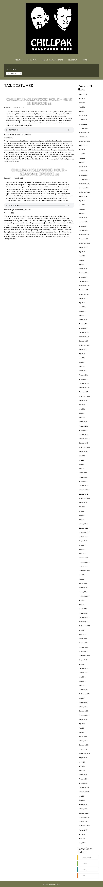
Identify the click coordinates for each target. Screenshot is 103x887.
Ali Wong (26, 141)
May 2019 (82, 464)
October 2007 (83, 822)
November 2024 (84, 184)
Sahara (11, 232)
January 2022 (83, 328)
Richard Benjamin (50, 152)
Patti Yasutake (62, 150)
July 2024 (82, 200)
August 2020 (83, 400)
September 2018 (84, 498)
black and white (28, 216)
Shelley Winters (25, 232)
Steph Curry (21, 157)
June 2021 (82, 358)
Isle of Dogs (30, 223)
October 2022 (83, 290)
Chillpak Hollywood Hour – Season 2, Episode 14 (39, 172)
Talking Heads (66, 232)
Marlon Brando (52, 148)
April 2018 (82, 520)
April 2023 (82, 264)
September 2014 (84, 626)
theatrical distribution (39, 159)
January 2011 (83, 707)
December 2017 (84, 528)
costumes (18, 143)
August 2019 (83, 451)
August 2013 (83, 660)
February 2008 (83, 804)
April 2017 (82, 554)
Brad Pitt (59, 141)
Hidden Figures (52, 221)
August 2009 (83, 758)
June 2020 (82, 409)
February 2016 (83, 588)
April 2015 (82, 605)
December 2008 (84, 787)
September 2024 (84, 192)
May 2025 (82, 158)
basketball (48, 141)
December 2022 (84, 281)
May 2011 (82, 698)
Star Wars (70, 154)
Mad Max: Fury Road (49, 225)
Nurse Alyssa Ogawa (43, 150)
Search (85, 60)
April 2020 (82, 417)
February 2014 (83, 643)
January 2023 (83, 277)
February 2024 (83, 222)
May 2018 (82, 515)
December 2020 (84, 383)
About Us (18, 60)
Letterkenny (27, 225)
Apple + (32, 141)
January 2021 (83, 379)
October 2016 (83, 566)
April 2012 (82, 685)
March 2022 (83, 320)
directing (65, 143)
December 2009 (84, 745)
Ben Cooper (18, 216)
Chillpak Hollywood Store (52, 60)
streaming (29, 157)
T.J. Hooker (40, 157)
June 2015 (82, 600)
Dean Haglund (40, 143)
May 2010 (82, 728)
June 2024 (82, 205)
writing (17, 161)
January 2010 (83, 741)
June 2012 (82, 677)
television (25, 234)
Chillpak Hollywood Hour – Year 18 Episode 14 (39, 101)
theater (29, 159)
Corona (15, 218)
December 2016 (84, 558)
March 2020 (83, 422)
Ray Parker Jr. (24, 152)
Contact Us (31, 60)
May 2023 (82, 260)
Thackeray (55, 157)
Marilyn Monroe (41, 148)
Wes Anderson (58, 236)
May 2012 (82, 681)
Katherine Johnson (60, 223)
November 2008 (84, 792)
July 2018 (82, 507)
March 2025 (83, 166)
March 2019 (83, 473)
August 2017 (83, 541)
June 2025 (82, 154)
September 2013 (84, 656)
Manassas (60, 225)
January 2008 (83, 809)
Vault (61, 159)
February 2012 (83, 690)
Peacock (70, 150)
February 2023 (83, 273)
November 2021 (84, 337)
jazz (69, 145)
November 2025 (84, 132)
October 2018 (83, 494)
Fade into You (33, 221)
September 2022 (84, 294)
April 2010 (82, 732)
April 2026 (82, 111)
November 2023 (84, 234)
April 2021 (82, 366)
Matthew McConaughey (12, 227)
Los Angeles (31, 148)
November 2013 (84, 651)
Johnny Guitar (48, 223)
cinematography (39, 216)
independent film (19, 223)
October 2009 (83, 749)
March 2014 (83, 639)
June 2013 (82, 664)
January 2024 (83, 226)
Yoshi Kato (12, 239)
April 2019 (82, 468)
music (18, 150)
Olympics (54, 150)
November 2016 (84, 562)
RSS (12, 138)
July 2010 (82, 724)
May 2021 (82, 362)
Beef (53, 141)
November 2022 (84, 286)
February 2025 (83, 171)
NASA (60, 227)
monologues (44, 227)
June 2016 (82, 575)
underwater (49, 236)
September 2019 (84, 447)
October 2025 (83, 137)
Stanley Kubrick (34, 154)
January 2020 (83, 430)
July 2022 (82, 303)
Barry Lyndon (39, 141)
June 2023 (82, 256)
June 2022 (82, 307)
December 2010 (84, 711)
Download (28, 134)
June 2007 (82, 838)
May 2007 (82, 843)
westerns (67, 236)
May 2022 (82, 311)
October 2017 (83, 536)
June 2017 (82, 545)
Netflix (34, 150)
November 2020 (84, 388)
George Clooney (26, 145)
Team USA (47, 157)
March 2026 (83, 115)
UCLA (57, 159)
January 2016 (83, 592)
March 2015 (83, 609)
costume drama (9, 143)
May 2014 (82, 634)
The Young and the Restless (35, 236)
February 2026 (83, 120)
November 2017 (84, 532)
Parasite (65, 227)
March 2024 (83, 218)
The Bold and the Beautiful (44, 234)
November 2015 (84, 596)
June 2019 (82, 460)
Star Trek (43, 154)
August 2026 (83, 94)
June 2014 (82, 630)
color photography (60, 216)
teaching (18, 234)
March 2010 (83, 736)
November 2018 (84, 490)
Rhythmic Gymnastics (37, 152)
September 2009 (84, 753)
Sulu (34, 157)
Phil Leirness (8, 152)
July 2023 (82, 252)
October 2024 (83, 188)
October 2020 (83, 392)
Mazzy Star (24, 227)
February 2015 (83, 613)
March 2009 (83, 775)
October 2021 (83, 341)
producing (16, 152)
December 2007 (84, 813)
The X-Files (22, 159)
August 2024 (83, 196)
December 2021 (84, 332)
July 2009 (82, 762)
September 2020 (84, 396)
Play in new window (16, 134)
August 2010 (83, 719)
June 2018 (82, 511)
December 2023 (84, 230)
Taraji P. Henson (9, 234)
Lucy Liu (39, 225)
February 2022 (83, 324)
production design (44, 230)
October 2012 (83, 673)
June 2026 (82, 103)
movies (12, 150)
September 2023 (84, 243)
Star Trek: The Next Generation (56, 154)
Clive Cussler (49, 216)
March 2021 (83, 371)
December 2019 (84, 434)
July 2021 (82, 354)
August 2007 (83, 830)
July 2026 (82, 98)
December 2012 (84, 668)
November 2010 (84, 715)
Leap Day (9, 225)
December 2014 (84, 617)
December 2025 (84, 128)
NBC (29, 150)
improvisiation (8, 223)
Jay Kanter (63, 145)
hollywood (45, 145)
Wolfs (65, 159)
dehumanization (51, 143)
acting (11, 141)
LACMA (12, 148)
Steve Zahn (57, 232)
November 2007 (84, 817)
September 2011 (84, 694)
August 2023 (83, 247)
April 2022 (82, 315)
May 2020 (82, 413)
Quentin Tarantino (57, 230)
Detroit (59, 143)
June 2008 (82, 796)
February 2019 (83, 477)
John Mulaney (39, 223)
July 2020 (82, 405)
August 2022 (83, 298)
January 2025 (83, 175)
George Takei (37, 145)
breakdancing (67, 141)
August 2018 (83, 502)
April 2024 (82, 213)
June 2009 (82, 766)
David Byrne (53, 218)
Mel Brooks (61, 148)
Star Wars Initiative (10, 157)
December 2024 (84, 179)
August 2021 (83, 349)
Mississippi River (34, 227)
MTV (56, 227)
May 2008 (82, 800)
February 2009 (83, 779)
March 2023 (83, 269)
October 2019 (83, 443)
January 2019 (83, 481)
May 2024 (82, 209)
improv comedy (68, 221)
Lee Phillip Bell (17, 225)
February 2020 (83, 426)
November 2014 (84, 622)
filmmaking (17, 145)
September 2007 (84, 826)
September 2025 (84, 141)
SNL (42, 232)
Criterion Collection (29, 143)
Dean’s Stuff (72, 60)
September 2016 (84, 571)
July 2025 (82, 149)
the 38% (31, 234)
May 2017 (82, 549)
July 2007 (82, 834)
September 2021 (84, 345)
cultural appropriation (41, 218)
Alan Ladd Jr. (18, 141)
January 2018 (83, 524)
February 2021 (83, 375)
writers (11, 161)
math (66, 225)
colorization (8, 218)
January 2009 (83, 783)
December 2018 (84, 485)
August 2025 (83, 145)
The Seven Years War (11, 159)
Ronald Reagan (62, 152)
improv (59, 221)
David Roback (62, 218)
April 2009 (82, 770)
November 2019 (84, 439)
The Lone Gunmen (66, 157)
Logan (34, 225)
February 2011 (83, 702)
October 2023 (83, 239)
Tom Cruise (50, 159)
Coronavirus (22, 218)
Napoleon (24, 150)
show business (14, 154)
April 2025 (82, 162)
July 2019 (82, 456)
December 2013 (84, 647)
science (16, 232)
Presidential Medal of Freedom (20, 230)
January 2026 (83, 124)
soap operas (49, 232)
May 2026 (82, 107)
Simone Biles (24, 154)
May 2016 (82, 579)
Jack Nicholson (54, 145)
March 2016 (83, 583)
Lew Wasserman (20, 148)
